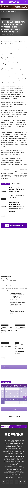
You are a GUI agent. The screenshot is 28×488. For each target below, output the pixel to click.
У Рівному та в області (5, 276)
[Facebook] (3, 482)
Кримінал (7, 18)
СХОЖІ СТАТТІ (5, 183)
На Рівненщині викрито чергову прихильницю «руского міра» (16, 189)
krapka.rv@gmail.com (10, 476)
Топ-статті (3, 191)
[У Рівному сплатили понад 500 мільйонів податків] (21, 321)
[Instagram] (7, 482)
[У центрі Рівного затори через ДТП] (5, 197)
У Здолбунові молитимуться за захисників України (13, 280)
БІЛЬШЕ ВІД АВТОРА (16, 183)
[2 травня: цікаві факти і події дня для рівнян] (7, 339)
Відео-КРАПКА (16, 225)
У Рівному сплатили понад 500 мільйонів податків (20, 329)
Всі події (14, 409)
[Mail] (11, 482)
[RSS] (16, 482)
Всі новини (6, 367)
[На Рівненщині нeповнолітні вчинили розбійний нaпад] (5, 304)
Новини (2, 18)
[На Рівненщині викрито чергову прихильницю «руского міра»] (5, 189)
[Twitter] (20, 482)
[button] (26, 2)
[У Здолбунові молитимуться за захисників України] (14, 267)
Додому (3, 11)
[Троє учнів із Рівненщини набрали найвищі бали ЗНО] (5, 312)
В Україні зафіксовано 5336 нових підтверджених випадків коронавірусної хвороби (20, 174)
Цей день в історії (5, 342)
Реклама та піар (14, 416)
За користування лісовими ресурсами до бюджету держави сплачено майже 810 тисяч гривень (7, 175)
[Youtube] (24, 482)
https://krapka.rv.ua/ (19, 456)
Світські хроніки (4, 325)
